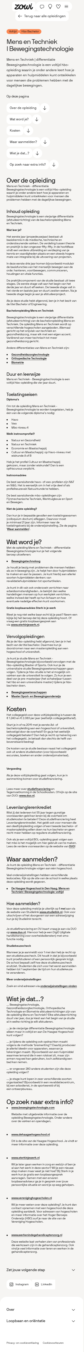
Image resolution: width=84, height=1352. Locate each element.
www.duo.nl (26, 795)
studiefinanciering (39, 789)
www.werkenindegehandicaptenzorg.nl (36, 1235)
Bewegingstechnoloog (25, 561)
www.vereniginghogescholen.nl (31, 1198)
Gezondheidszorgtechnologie (30, 354)
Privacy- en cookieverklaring (23, 1342)
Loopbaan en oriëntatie (26, 1321)
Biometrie (17, 362)
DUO (72, 846)
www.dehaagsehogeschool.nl (30, 1134)
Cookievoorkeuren (53, 1343)
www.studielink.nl (51, 912)
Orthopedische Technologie (29, 358)
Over (10, 1309)
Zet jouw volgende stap (26, 1270)
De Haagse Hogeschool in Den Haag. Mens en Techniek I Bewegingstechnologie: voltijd (40, 890)
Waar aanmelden (18, 529)
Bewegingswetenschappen (29, 692)
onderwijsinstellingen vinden (58, 986)
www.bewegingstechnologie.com (33, 1107)
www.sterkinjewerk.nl (25, 624)
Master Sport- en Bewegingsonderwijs (36, 696)
